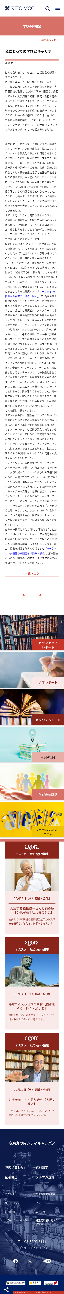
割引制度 (11, 1177)
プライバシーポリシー (17, 1220)
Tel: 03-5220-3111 (32, 1241)
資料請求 (42, 1167)
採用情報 (10, 1211)
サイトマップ (12, 1202)
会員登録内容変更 (45, 1194)
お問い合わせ (14, 1167)
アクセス (10, 1194)
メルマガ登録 (45, 1177)
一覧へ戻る (32, 573)
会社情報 (41, 1211)
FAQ (38, 1202)
